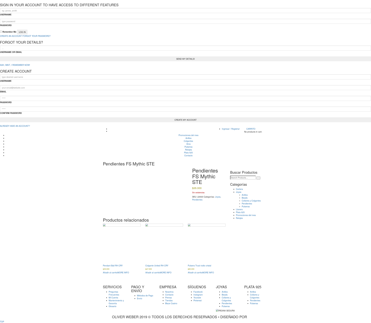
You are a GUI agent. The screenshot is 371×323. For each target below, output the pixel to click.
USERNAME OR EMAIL (11, 52)
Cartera (239, 189)
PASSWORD (6, 25)
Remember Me (9, 31)
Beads (245, 197)
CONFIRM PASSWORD (11, 113)
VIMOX (253, 316)
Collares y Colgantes (251, 200)
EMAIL (3, 91)
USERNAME (5, 14)
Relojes (239, 218)
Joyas (217, 196)
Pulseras (246, 206)
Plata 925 (240, 212)
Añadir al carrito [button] (110, 272)
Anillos (245, 194)
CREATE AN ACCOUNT (11, 35)
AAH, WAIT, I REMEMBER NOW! (15, 64)
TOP (2, 321)
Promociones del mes (246, 215)
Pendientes (197, 199)
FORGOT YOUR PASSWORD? (36, 35)
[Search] (258, 178)
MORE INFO (123, 272)
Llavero (239, 209)
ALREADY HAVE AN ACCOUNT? (15, 125)
